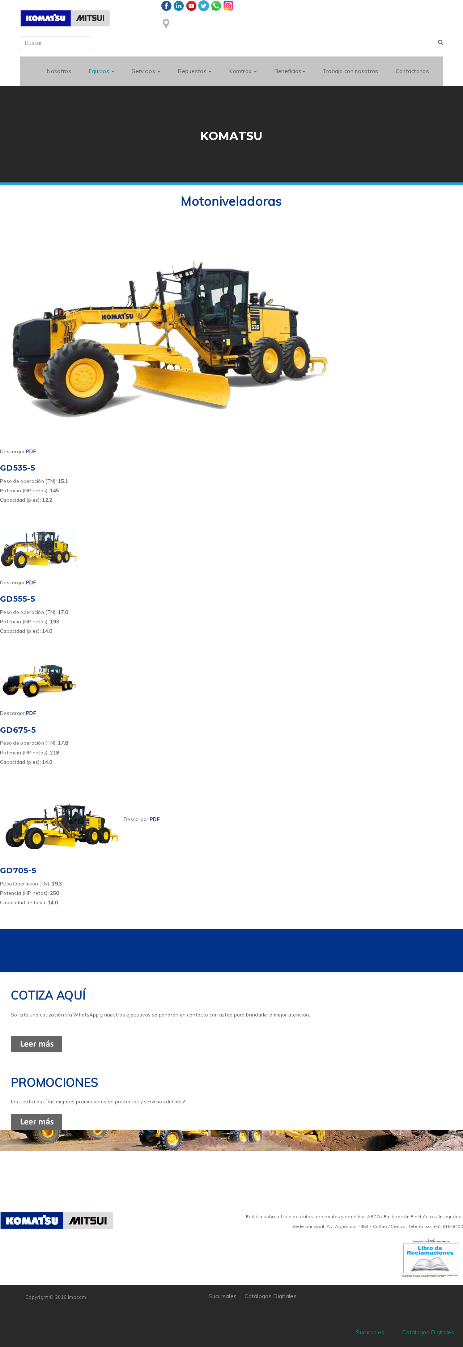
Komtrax (241, 71)
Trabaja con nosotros (350, 71)
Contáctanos (412, 71)
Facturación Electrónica (409, 1216)
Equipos (100, 71)
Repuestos (193, 71)
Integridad (450, 1216)
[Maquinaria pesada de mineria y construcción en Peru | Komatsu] (65, 18)
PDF (31, 451)
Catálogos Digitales (271, 1296)
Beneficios (288, 71)
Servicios (144, 71)
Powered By (405, 1301)
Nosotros (59, 71)
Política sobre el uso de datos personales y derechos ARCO (313, 1216)
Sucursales (222, 1296)
